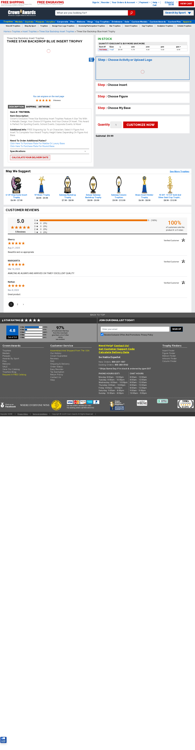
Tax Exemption (57, 372)
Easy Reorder (56, 369)
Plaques (40, 22)
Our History (55, 353)
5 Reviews (24, 232)
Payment (144, 2)
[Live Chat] (3, 740)
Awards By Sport (11, 358)
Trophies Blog (9, 372)
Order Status (56, 366)
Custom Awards (158, 22)
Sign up (176, 329)
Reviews (54, 358)
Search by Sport (175, 12)
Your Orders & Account (124, 2)
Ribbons (81, 22)
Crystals (29, 22)
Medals (19, 22)
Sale (127, 22)
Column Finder (169, 361)
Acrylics (50, 22)
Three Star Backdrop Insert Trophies (56, 31)
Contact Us (55, 377)
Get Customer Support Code (117, 349)
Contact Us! (121, 345)
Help (155, 2)
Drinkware (117, 22)
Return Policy (56, 374)
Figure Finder (168, 353)
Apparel (187, 22)
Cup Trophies (102, 22)
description (16, 106)
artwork (44, 106)
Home (7, 31)
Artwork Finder (169, 358)
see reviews (60, 339)
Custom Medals (139, 22)
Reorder (105, 2)
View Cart (186, 3)
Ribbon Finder (169, 356)
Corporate (62, 22)
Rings (90, 22)
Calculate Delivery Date (114, 352)
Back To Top (97, 315)
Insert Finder (168, 350)
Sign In (95, 2)
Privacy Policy (147, 335)
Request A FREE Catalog (14, 374)
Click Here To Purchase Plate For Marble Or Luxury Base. (37, 143)
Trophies (8, 21)
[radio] (97, 220)
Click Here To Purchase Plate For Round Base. (32, 146)
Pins (72, 22)
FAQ (52, 361)
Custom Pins (174, 22)
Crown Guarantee (58, 356)
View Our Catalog (11, 369)
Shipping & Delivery (60, 364)
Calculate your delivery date (30, 157)
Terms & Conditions (40, 414)
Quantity (104, 124)
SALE (5, 366)
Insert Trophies (29, 31)
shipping (31, 106)
